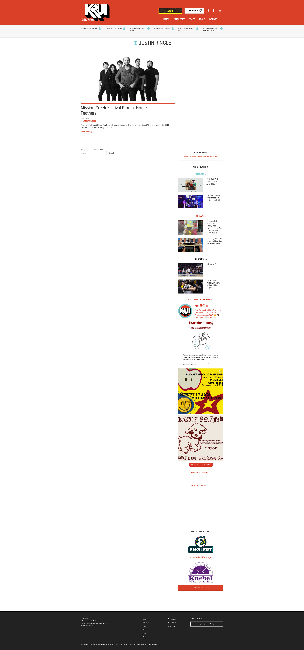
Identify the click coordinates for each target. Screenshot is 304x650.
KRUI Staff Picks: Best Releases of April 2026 (213, 181)
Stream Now (193, 10)
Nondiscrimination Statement (137, 644)
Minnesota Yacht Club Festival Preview (209, 29)
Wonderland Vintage (200, 557)
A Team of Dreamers (214, 264)
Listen (166, 19)
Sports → (202, 259)
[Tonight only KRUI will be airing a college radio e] (200, 438)
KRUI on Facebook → (201, 472)
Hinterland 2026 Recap (89, 28)
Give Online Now (207, 624)
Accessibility (153, 644)
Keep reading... (87, 132)
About (202, 19)
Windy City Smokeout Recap (185, 29)
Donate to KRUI (201, 587)
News (145, 630)
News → (202, 216)
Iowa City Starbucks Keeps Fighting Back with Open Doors (215, 241)
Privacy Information (121, 644)
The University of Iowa (93, 644)
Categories (179, 19)
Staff (192, 19)
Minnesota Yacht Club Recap (136, 29)
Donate (213, 19)
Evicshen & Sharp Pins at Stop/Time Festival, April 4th (213, 198)
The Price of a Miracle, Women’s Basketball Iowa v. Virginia (214, 284)
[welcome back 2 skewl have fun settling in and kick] (200, 391)
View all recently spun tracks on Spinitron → (200, 156)
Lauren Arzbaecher (89, 121)
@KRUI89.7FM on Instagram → (201, 299)
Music (145, 626)
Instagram (172, 619)
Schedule (146, 623)
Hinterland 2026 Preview (113, 28)
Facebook (172, 623)
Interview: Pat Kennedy (162, 28)
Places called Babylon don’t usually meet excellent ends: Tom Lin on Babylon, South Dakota (214, 227)
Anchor (172, 626)
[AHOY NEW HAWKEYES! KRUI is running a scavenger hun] (200, 344)
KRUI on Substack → (200, 486)
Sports (145, 633)
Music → (202, 174)
